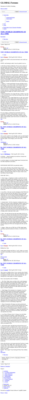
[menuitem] (10, 17)
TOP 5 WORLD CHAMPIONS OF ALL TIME (14, 52)
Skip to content (4, 8)
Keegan (2, 46)
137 (7, 259)
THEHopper (3, 142)
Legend (2, 258)
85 (7, 143)
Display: (4, 357)
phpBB (7, 390)
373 (7, 48)
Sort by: (13, 357)
